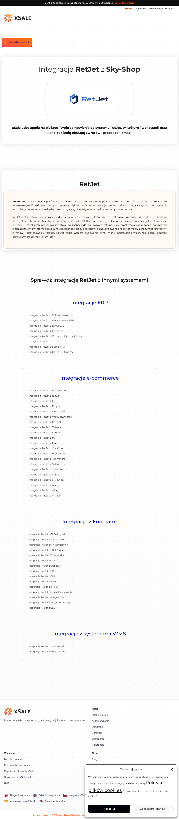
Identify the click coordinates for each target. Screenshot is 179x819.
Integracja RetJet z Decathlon (47, 411)
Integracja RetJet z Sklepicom (47, 464)
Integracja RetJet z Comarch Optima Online (55, 336)
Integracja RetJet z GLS (42, 607)
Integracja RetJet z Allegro (45, 485)
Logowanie (140, 8)
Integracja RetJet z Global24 (45, 565)
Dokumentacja (155, 8)
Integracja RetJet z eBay (43, 490)
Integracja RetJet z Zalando (45, 427)
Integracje (97, 726)
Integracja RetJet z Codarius (46, 469)
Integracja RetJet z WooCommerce (50, 416)
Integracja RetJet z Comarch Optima (51, 352)
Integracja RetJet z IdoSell (44, 395)
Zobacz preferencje (152, 808)
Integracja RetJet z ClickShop (46, 448)
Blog (94, 759)
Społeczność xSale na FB (18, 777)
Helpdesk (170, 8)
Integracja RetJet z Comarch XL (48, 341)
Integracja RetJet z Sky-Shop (46, 479)
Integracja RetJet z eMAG (44, 474)
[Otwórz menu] (171, 17)
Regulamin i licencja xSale (19, 771)
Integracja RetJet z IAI (42, 437)
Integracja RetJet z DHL (42, 576)
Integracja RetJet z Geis (42, 560)
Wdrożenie (98, 738)
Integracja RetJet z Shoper (45, 432)
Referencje (98, 744)
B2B (6, 783)
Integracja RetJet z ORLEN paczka (48, 550)
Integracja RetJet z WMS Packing (47, 651)
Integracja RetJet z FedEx (43, 581)
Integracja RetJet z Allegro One (46, 597)
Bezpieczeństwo (13, 759)
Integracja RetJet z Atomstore (47, 458)
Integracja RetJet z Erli (42, 401)
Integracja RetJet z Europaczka (46, 555)
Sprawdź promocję (124, 3)
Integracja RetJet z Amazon (45, 495)
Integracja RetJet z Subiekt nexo (48, 315)
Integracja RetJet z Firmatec (46, 331)
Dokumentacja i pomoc (17, 765)
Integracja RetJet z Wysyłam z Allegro (50, 602)
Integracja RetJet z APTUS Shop (48, 390)
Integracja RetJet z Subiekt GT (47, 346)
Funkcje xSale (100, 715)
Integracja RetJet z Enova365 (46, 325)
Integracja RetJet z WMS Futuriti (47, 646)
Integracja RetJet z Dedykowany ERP (51, 320)
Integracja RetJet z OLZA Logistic (47, 534)
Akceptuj (109, 808)
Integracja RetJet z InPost (43, 586)
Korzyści (97, 732)
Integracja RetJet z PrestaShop (47, 453)
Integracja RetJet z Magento (46, 443)
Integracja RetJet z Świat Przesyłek (48, 544)
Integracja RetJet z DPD (42, 571)
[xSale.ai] (17, 18)
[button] (172, 769)
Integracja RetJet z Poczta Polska (47, 539)
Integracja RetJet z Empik (44, 406)
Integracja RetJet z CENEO (45, 422)
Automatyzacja (100, 720)
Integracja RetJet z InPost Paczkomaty (50, 592)
